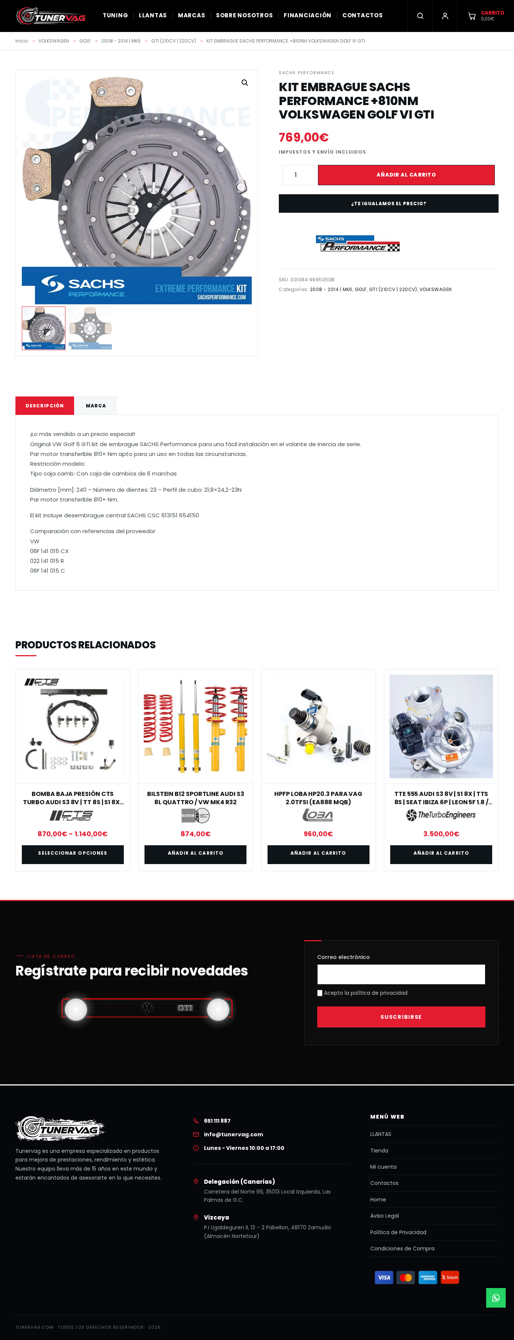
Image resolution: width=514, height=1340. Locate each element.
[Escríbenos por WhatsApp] (496, 1298)
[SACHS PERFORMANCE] (357, 243)
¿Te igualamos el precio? (389, 203)
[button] (245, 83)
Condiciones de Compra (402, 1248)
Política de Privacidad (398, 1232)
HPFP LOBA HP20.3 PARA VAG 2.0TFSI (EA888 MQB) (318, 798)
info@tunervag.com (233, 1134)
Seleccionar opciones (72, 853)
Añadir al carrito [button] (196, 853)
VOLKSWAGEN (53, 41)
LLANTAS (153, 15)
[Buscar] (420, 16)
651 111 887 (217, 1121)
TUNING (115, 15)
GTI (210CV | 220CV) (173, 41)
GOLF (85, 41)
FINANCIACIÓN (308, 15)
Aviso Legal (384, 1216)
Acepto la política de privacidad (365, 993)
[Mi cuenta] (444, 16)
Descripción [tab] (45, 405)
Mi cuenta (383, 1167)
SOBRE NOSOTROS (244, 15)
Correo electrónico (343, 957)
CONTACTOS (362, 15)
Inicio (21, 41)
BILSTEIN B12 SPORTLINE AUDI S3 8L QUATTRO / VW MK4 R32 (195, 798)
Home (378, 1199)
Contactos (384, 1183)
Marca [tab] (96, 405)
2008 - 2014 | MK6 (121, 41)
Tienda (379, 1150)
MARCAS (191, 15)
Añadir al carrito (406, 174)
